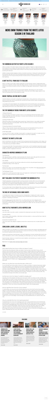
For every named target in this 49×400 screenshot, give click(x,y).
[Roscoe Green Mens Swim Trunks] (36, 16)
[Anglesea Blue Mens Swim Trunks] (44, 16)
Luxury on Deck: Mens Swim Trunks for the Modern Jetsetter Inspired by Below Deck (18, 332)
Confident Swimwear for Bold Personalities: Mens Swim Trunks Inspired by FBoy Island (43, 332)
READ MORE (24, 319)
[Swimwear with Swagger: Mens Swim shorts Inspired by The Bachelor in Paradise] (5, 325)
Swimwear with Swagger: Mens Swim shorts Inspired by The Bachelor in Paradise (5, 332)
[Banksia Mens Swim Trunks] (28, 16)
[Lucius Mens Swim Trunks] (21, 16)
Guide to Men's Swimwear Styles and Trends (18, 241)
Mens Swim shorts (40, 167)
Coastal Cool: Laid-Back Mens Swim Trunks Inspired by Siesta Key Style (30, 331)
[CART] (46, 4)
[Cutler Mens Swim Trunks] (13, 16)
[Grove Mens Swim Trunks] (5, 16)
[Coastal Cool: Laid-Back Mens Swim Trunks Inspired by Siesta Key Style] (30, 325)
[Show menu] (3, 4)
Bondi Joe (9, 200)
